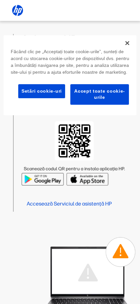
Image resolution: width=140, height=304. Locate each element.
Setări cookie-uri (41, 91)
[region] (70, 75)
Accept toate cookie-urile (99, 94)
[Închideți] (127, 43)
